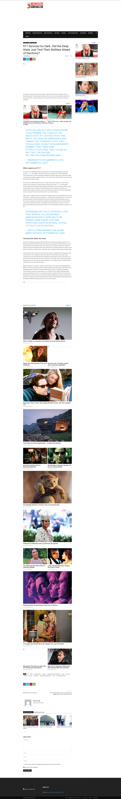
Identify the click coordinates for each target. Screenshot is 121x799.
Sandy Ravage (27, 55)
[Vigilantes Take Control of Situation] (64, 720)
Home (24, 40)
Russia (54, 675)
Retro (27, 36)
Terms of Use (84, 797)
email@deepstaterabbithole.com (56, 792)
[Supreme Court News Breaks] (47, 720)
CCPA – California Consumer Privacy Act (73, 797)
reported (29, 173)
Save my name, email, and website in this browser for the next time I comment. (43, 764)
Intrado (63, 674)
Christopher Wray (37, 674)
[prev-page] (24, 731)
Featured (56, 33)
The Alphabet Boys (73, 33)
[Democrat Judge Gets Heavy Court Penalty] (30, 720)
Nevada (30, 675)
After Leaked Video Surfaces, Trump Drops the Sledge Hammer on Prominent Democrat (61, 693)
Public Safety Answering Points (45, 675)
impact (58, 184)
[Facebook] (24, 59)
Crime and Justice (37, 33)
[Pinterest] (31, 59)
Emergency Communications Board (53, 674)
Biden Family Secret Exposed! (30, 692)
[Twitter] (27, 59)
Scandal (63, 33)
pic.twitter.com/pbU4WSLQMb (43, 155)
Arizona (31, 674)
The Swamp (83, 33)
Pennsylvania (35, 675)
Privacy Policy (95, 797)
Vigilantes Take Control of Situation (64, 726)
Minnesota (26, 675)
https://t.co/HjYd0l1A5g (40, 149)
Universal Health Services (61, 675)
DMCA (90, 797)
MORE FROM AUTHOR (39, 712)
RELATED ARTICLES (28, 712)
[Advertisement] (60, 21)
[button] (96, 33)
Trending (90, 33)
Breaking (28, 33)
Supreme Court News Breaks (46, 726)
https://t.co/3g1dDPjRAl (40, 225)
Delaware (44, 674)
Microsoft (68, 674)
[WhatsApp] (34, 59)
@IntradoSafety (35, 217)
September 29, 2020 (37, 162)
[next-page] (26, 731)
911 (27, 674)
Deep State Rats (48, 33)
